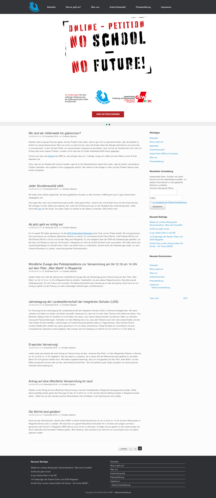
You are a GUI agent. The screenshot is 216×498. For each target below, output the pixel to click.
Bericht (51, 156)
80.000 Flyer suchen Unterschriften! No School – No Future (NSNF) (166, 245)
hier (39, 208)
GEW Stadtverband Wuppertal (79, 233)
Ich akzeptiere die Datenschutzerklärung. (169, 202)
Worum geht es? (73, 7)
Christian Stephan (69, 136)
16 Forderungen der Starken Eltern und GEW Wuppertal (54, 479)
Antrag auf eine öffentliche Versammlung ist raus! (61, 381)
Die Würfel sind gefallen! (45, 411)
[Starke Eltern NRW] (34, 7)
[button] (4, 68)
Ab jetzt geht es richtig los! (46, 224)
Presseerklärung (143, 7)
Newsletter (154, 145)
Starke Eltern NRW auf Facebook (164, 153)
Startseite (51, 7)
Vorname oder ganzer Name (161, 188)
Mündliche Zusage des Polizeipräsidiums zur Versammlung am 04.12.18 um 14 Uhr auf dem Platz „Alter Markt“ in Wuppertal (83, 266)
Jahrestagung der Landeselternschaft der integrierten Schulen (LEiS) (74, 301)
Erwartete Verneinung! (43, 344)
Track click (154, 298)
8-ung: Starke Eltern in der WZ (162, 232)
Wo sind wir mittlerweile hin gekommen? (55, 133)
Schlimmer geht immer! (159, 228)
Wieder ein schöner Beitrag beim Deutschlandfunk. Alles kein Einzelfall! (166, 223)
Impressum (166, 7)
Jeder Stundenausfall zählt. (46, 186)
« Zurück (123, 448)
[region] (108, 70)
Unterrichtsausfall (118, 7)
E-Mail (152, 198)
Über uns (95, 7)
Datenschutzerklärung (160, 287)
